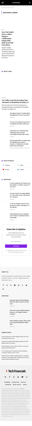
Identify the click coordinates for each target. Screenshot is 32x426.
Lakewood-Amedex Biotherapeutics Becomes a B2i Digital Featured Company (19, 312)
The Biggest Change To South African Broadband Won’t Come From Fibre (20, 114)
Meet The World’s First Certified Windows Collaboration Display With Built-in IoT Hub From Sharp (8, 38)
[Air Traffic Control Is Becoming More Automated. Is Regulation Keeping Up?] (16, 85)
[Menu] (3, 3)
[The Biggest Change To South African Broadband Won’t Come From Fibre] (5, 115)
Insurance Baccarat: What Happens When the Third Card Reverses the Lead (19, 301)
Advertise (8, 384)
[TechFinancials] (16, 2)
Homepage (7, 382)
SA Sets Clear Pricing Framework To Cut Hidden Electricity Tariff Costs (20, 122)
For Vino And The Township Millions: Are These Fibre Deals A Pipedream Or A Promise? (20, 195)
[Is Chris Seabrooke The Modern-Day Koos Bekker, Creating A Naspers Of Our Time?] (5, 185)
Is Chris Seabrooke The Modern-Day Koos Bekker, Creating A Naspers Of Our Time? (20, 184)
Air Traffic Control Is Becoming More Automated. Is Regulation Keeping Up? (15, 101)
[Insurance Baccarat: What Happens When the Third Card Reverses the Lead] (5, 302)
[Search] (29, 3)
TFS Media (21, 388)
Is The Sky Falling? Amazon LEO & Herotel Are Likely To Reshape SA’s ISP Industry (19, 205)
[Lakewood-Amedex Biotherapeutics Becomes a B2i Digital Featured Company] (5, 312)
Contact (23, 382)
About (25, 384)
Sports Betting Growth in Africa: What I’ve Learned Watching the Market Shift (20, 322)
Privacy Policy (15, 252)
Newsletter (15, 382)
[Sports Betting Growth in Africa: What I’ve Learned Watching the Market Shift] (5, 323)
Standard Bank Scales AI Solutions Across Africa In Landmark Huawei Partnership (19, 215)
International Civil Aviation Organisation (15, 105)
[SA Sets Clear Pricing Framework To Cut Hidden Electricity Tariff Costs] (5, 124)
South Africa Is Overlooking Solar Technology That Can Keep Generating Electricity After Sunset (19, 132)
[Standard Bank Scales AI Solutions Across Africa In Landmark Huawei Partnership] (5, 216)
